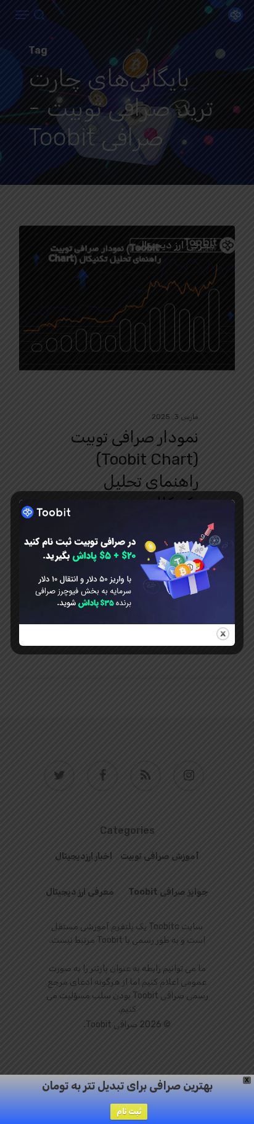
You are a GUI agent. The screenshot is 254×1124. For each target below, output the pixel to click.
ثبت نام (129, 1111)
